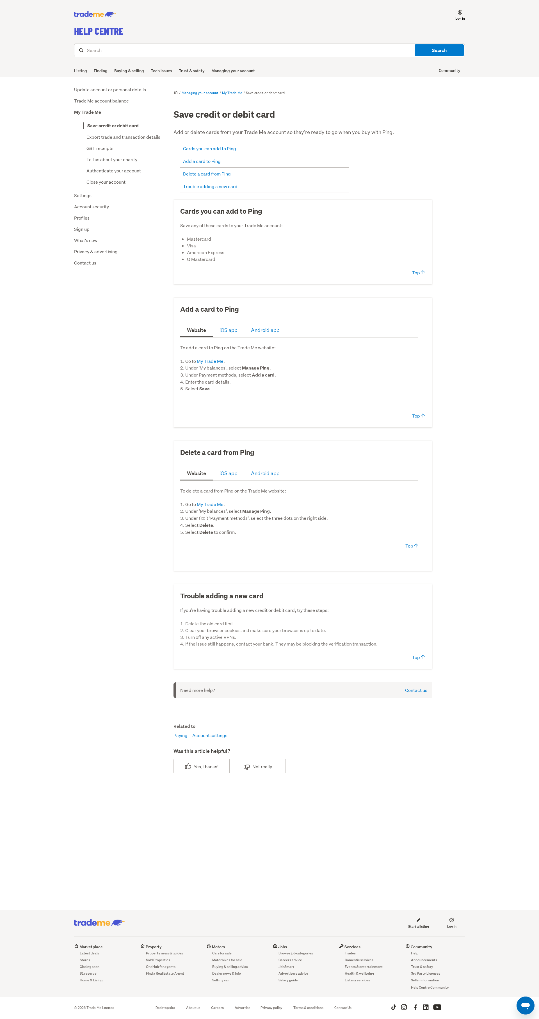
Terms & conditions (308, 1007)
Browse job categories (295, 953)
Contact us (85, 263)
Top (416, 272)
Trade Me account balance (101, 101)
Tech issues (161, 70)
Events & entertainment (364, 966)
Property (153, 946)
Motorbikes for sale (227, 960)
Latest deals (89, 953)
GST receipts (99, 148)
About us (193, 1007)
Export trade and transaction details (123, 137)
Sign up (82, 229)
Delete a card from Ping (207, 174)
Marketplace (91, 946)
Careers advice (290, 960)
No (255, 766)
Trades (350, 953)
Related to (184, 726)
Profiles (82, 218)
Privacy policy (271, 1007)
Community (421, 946)
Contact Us (342, 1007)
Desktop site (165, 1007)
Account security (91, 206)
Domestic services (359, 960)
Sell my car (220, 980)
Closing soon (89, 966)
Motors (218, 946)
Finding (101, 70)
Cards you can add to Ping (209, 148)
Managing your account (233, 70)
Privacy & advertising (96, 251)
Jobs (282, 946)
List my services (357, 980)
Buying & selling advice (230, 966)
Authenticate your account (113, 171)
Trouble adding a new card (210, 186)
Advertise (242, 1007)
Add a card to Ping (202, 161)
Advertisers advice (293, 973)
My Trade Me (87, 112)
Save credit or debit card (113, 126)
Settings (83, 195)
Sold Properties (158, 960)
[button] (457, 14)
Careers (217, 1007)
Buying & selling (129, 70)
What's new (85, 240)
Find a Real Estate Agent (165, 973)
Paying (180, 735)
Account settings (209, 735)
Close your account (105, 182)
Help (414, 953)
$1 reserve (88, 973)
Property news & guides (164, 953)
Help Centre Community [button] (430, 987)
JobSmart (286, 966)
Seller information (425, 980)
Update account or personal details (110, 89)
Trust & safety (192, 70)
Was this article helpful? (201, 751)
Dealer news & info (226, 973)
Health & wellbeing (359, 973)
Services (352, 946)
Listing (80, 70)
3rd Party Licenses (425, 973)
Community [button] (449, 70)
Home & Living (91, 980)
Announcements (424, 960)
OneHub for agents (160, 966)
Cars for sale (222, 953)
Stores (85, 960)
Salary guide (288, 980)
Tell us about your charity (111, 159)
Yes (197, 766)
